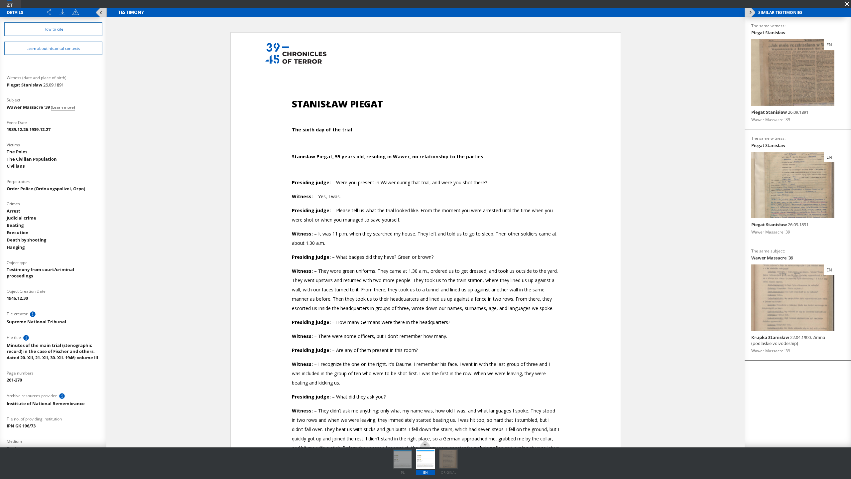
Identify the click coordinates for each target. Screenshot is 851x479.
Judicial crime (21, 218)
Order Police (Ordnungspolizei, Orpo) (46, 189)
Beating (15, 225)
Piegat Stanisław (35, 85)
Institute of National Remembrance (46, 403)
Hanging (16, 247)
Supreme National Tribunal (36, 322)
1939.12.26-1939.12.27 (29, 129)
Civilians (16, 166)
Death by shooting (26, 240)
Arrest (13, 211)
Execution (18, 233)
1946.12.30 (17, 298)
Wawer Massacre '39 (29, 107)
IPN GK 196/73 (21, 426)
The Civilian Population (32, 159)
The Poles (17, 152)
